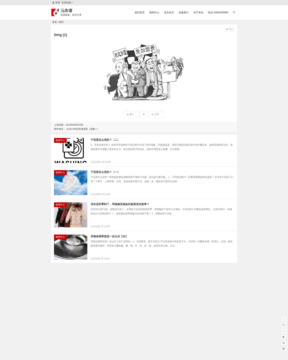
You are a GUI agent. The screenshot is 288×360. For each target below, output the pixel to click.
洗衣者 (66, 10)
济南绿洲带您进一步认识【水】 (109, 236)
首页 (54, 22)
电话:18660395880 (218, 12)
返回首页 (140, 12)
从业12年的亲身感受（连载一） (83, 129)
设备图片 (184, 12)
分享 (156, 114)
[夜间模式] (283, 337)
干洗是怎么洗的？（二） (105, 139)
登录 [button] (57, 2)
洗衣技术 (169, 12)
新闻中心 (154, 12)
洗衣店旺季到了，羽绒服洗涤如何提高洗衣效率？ (120, 204)
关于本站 (198, 12)
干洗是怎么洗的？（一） (105, 171)
